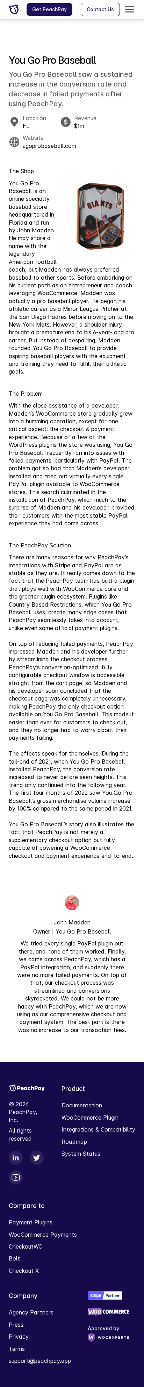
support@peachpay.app (40, 1360)
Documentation (82, 1105)
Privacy (19, 1336)
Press (16, 1324)
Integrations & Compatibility (98, 1129)
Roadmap (74, 1141)
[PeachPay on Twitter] (37, 1158)
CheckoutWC (25, 1246)
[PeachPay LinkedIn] (16, 1158)
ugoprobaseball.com (49, 145)
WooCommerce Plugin (90, 1117)
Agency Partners (31, 1312)
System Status (81, 1153)
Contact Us (100, 9)
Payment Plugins (30, 1222)
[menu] (129, 9)
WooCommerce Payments (43, 1234)
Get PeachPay (49, 9)
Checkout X (24, 1270)
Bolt (14, 1258)
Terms (17, 1348)
